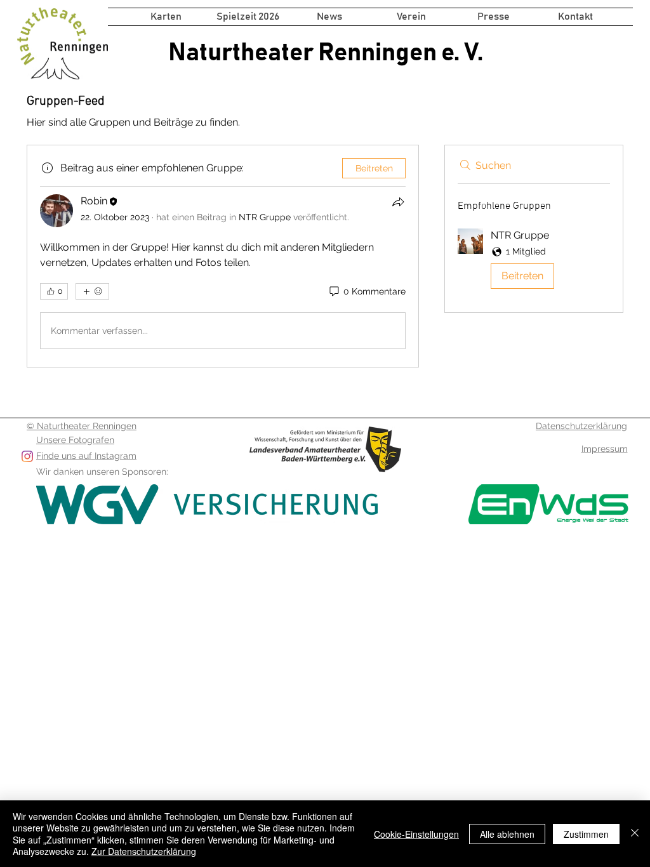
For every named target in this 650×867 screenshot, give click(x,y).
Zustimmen (586, 834)
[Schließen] (634, 834)
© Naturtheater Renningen (81, 426)
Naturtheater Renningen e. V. (325, 52)
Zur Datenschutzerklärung (143, 851)
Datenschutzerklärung (581, 426)
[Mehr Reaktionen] (92, 291)
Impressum (604, 449)
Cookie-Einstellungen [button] (416, 834)
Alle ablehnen (507, 834)
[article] (223, 256)
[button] (248, 16)
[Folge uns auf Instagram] (27, 456)
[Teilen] (398, 201)
